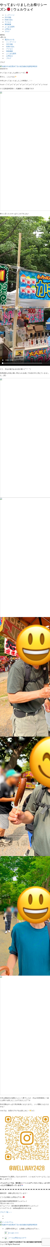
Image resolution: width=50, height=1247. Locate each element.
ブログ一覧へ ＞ (6, 1212)
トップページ (9, 15)
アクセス (8, 22)
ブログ (7, 31)
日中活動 (8, 17)
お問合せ (8, 29)
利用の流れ (9, 19)
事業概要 (8, 24)
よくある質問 (9, 26)
